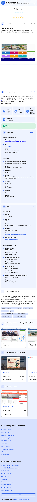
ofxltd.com (4, 452)
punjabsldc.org (8, 407)
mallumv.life (5, 471)
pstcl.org (3, 100)
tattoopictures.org (7, 482)
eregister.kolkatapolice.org (9, 468)
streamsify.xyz (6, 487)
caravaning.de (5, 438)
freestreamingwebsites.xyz (10, 465)
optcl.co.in (6, 372)
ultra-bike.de (5, 446)
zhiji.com (4, 443)
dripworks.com (6, 473)
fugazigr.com (5, 432)
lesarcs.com (5, 455)
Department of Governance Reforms (15, 141)
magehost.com (6, 485)
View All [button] (33, 92)
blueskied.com (6, 441)
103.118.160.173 (9, 146)
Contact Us (18, 495)
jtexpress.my (5, 476)
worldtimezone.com (7, 449)
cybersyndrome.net (7, 435)
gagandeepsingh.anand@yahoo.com (15, 234)
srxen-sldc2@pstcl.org (11, 239)
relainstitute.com (6, 490)
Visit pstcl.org (18, 12)
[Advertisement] (18, 38)
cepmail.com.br (6, 429)
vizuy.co (4, 479)
